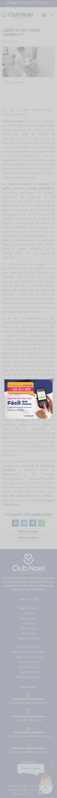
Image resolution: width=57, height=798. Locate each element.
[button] (52, 380)
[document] (28, 399)
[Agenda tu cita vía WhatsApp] (28, 398)
